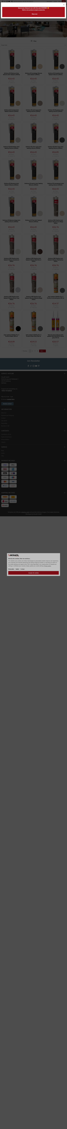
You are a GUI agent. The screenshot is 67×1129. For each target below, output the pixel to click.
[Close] (64, 5)
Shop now (34, 14)
